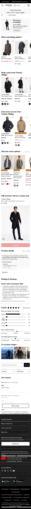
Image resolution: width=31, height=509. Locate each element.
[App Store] (6, 481)
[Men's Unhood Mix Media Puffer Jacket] (7, 124)
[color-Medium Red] (8, 184)
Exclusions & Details (11, 461)
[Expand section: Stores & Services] (15, 428)
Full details (17, 30)
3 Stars (3, 319)
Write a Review (26, 307)
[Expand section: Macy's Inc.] (15, 432)
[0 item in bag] (29, 5)
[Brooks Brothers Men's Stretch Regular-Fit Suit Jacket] (19, 162)
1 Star (3, 325)
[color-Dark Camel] (8, 104)
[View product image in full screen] (3, 239)
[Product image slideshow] (15, 223)
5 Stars (3, 314)
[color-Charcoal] (8, 143)
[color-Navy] (30, 104)
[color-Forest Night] (19, 145)
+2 (9, 143)
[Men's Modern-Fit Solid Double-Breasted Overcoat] (21, 85)
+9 (9, 183)
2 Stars (3, 322)
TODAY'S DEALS (5, 1)
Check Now (19, 461)
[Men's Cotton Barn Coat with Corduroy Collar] (21, 124)
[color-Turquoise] (17, 185)
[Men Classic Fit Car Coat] (7, 85)
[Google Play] (18, 481)
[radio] (2, 104)
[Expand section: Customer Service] (15, 419)
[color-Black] (5, 104)
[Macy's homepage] (2, 15)
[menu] (2, 5)
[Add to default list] (13, 41)
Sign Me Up (15, 443)
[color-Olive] (5, 143)
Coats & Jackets (12, 14)
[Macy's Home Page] (8, 5)
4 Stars (3, 317)
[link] (7, 59)
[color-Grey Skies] (2, 184)
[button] (5, 15)
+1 (9, 104)
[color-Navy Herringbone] (2, 104)
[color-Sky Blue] (5, 184)
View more (5, 272)
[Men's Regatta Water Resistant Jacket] (7, 162)
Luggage (22, 12)
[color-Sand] (16, 145)
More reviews (15, 405)
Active (17, 12)
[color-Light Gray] (15, 185)
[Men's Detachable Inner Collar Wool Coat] (7, 47)
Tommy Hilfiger (17, 24)
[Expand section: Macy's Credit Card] (15, 424)
